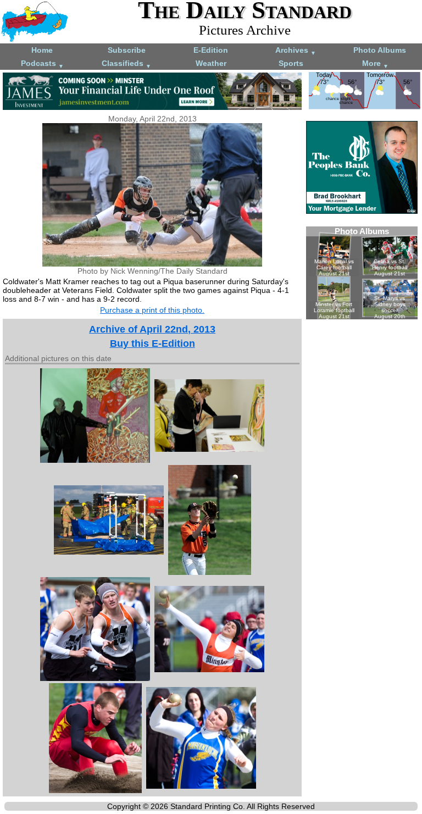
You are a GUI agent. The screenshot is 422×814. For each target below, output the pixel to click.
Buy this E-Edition (152, 343)
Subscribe (127, 50)
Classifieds (126, 64)
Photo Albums (379, 50)
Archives (295, 51)
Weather (211, 63)
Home (42, 50)
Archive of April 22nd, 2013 (152, 329)
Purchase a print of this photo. (152, 310)
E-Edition (210, 50)
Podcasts (42, 64)
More (375, 64)
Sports (291, 63)
